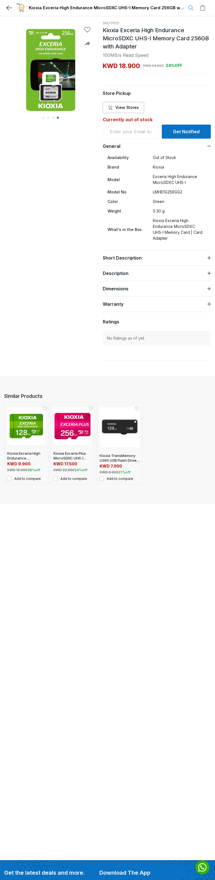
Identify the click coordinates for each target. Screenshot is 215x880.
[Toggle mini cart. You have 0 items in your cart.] (204, 8)
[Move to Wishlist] (87, 29)
